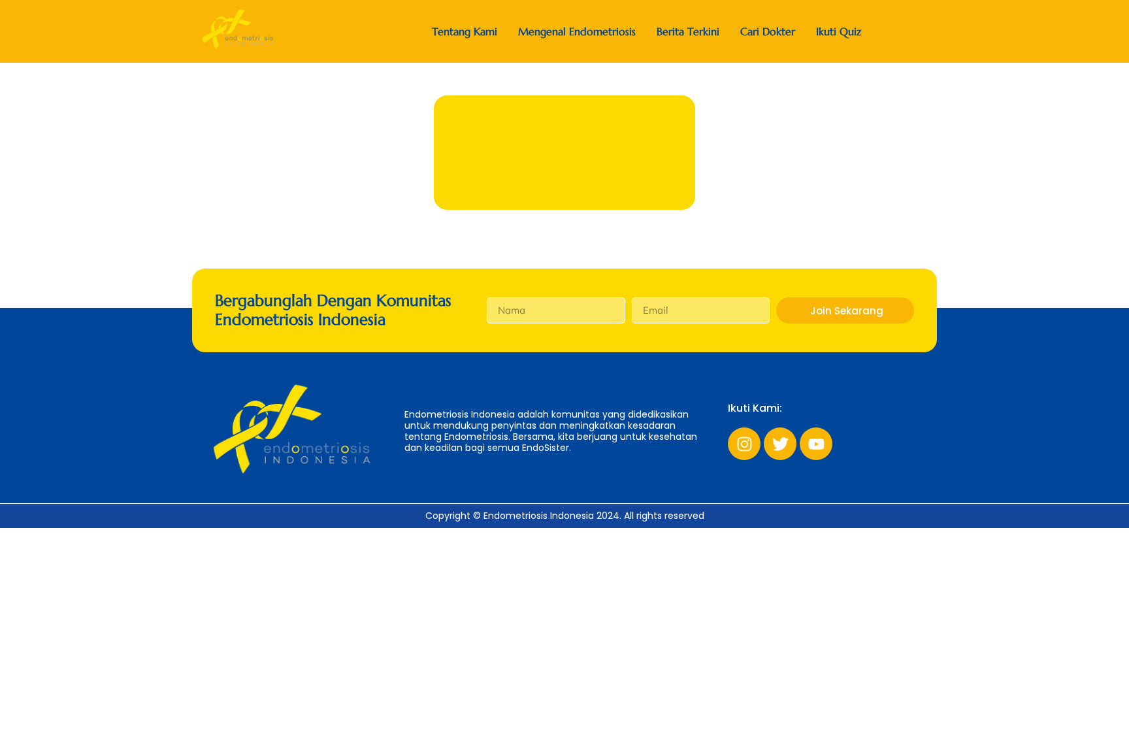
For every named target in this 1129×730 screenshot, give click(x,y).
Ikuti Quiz (838, 31)
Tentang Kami (464, 31)
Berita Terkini (688, 31)
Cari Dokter (767, 31)
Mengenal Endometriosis (577, 31)
